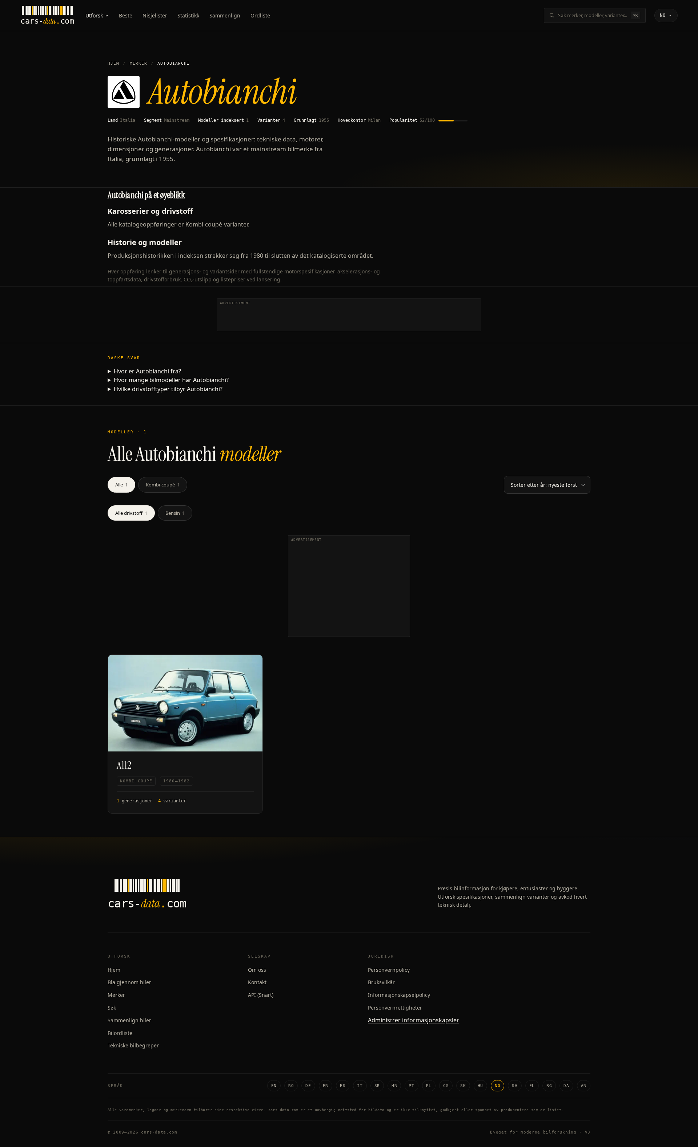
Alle (121, 484)
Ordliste (260, 15)
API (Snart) (260, 994)
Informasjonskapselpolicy (399, 994)
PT (411, 1085)
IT (359, 1085)
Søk (112, 1007)
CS (446, 1085)
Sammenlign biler (129, 1020)
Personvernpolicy (389, 969)
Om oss (257, 969)
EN (274, 1085)
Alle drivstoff (131, 513)
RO (291, 1085)
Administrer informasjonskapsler (413, 1020)
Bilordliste (120, 1033)
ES (342, 1085)
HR (394, 1085)
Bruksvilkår (381, 982)
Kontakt (257, 982)
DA (566, 1085)
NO (497, 1085)
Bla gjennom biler (129, 982)
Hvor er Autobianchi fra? (147, 371)
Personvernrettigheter (395, 1007)
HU (480, 1085)
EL (532, 1085)
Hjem (113, 63)
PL (429, 1085)
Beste (125, 15)
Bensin (175, 513)
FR (325, 1085)
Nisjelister (155, 15)
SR (377, 1085)
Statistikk (188, 15)
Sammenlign (224, 15)
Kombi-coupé (163, 484)
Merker (139, 63)
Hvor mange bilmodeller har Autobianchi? (171, 380)
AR (583, 1085)
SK (463, 1085)
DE (308, 1085)
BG (549, 1085)
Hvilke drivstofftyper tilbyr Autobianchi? (168, 389)
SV (514, 1085)
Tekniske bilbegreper (133, 1045)
